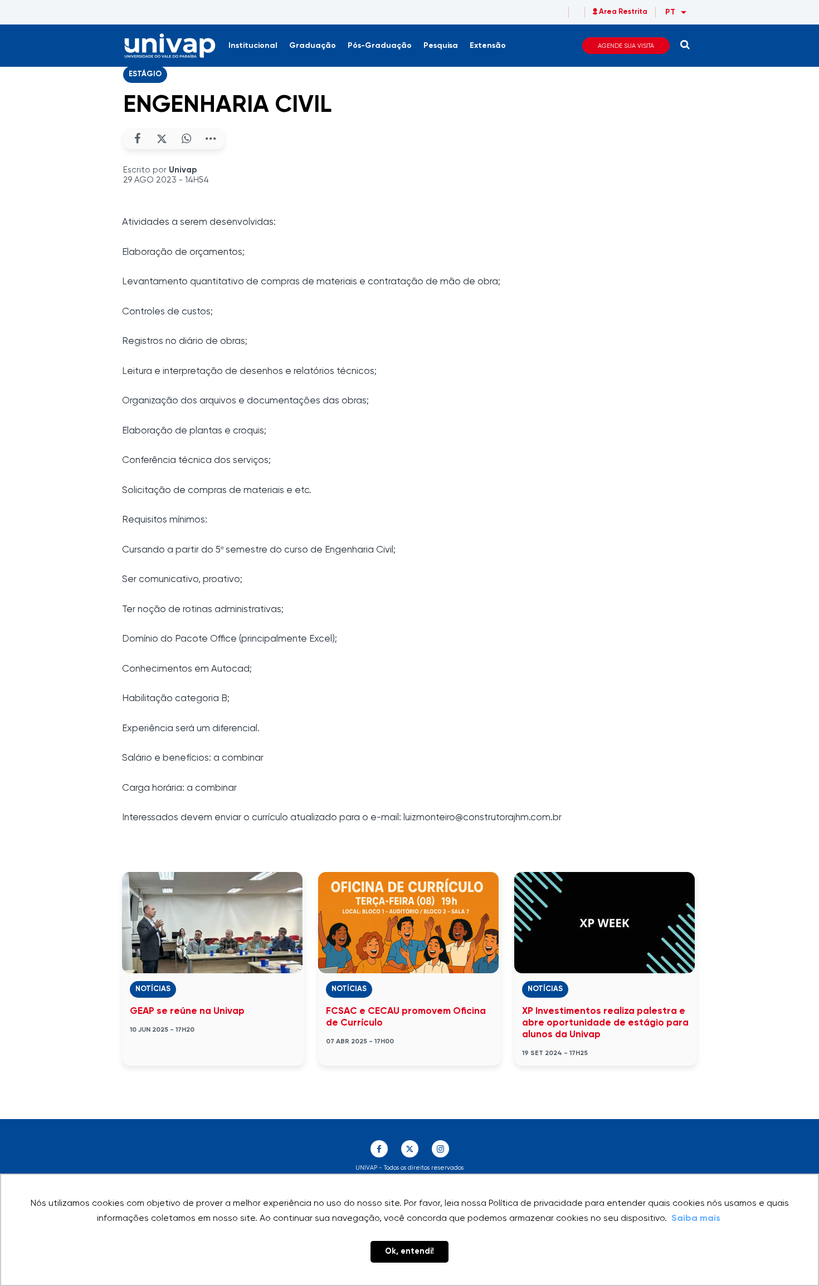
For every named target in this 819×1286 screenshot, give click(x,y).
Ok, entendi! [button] (409, 1251)
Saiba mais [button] (695, 1218)
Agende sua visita (626, 46)
